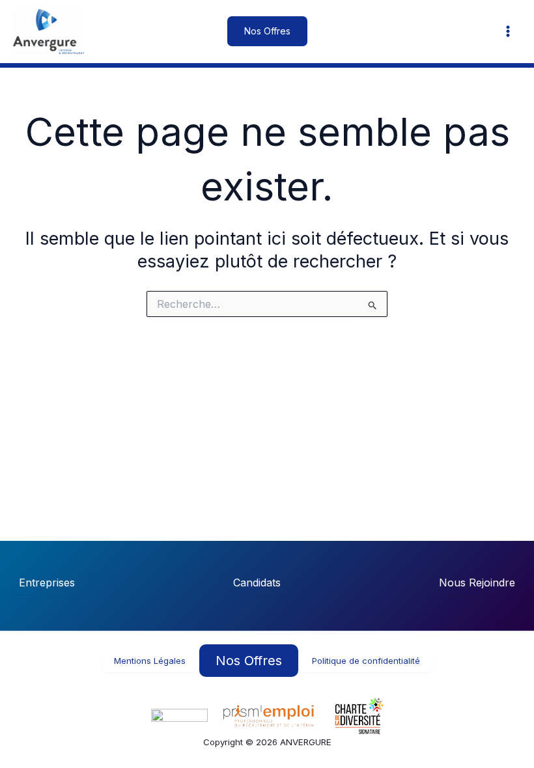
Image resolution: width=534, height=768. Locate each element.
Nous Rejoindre (477, 582)
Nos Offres (249, 660)
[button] (267, 31)
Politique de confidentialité (366, 660)
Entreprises (47, 582)
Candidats (257, 582)
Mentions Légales (150, 660)
